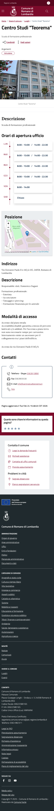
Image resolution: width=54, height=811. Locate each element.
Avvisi (4, 659)
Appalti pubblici (8, 594)
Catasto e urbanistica (11, 598)
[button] (27, 233)
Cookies (5, 757)
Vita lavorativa (8, 586)
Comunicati (6, 654)
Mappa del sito (8, 794)
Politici (4, 554)
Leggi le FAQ (7, 728)
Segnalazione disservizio (12, 736)
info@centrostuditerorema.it (30, 383)
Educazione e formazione (12, 611)
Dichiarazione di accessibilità (14, 762)
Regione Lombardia (10, 3)
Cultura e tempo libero (11, 581)
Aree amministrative (10, 542)
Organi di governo (9, 538)
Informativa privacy (10, 749)
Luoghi (26, 21)
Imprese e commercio (11, 590)
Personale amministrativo (13, 559)
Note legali (6, 753)
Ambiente (6, 623)
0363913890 (33, 373)
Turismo (5, 602)
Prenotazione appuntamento (14, 732)
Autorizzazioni (8, 632)
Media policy (7, 790)
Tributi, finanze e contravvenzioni (16, 619)
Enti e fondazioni (9, 550)
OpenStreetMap (44, 252)
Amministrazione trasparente (14, 745)
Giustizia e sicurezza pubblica (14, 615)
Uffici (4, 546)
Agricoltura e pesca (10, 636)
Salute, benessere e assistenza (15, 627)
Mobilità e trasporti (10, 606)
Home (4, 21)
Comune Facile (20, 802)
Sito (13, 389)
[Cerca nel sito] (47, 11)
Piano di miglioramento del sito (15, 766)
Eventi (4, 677)
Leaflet (33, 252)
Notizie (5, 650)
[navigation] (2, 11)
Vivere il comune (15, 21)
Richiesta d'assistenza (11, 741)
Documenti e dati (9, 563)
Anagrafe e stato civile (11, 577)
